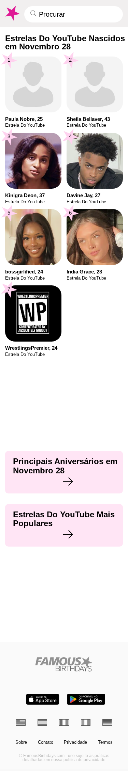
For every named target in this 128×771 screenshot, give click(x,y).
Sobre (21, 742)
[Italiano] (86, 722)
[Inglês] (21, 722)
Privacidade (75, 742)
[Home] (64, 664)
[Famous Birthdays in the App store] (42, 699)
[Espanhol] (42, 722)
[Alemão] (107, 722)
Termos (105, 742)
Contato (45, 742)
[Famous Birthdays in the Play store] (86, 699)
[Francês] (64, 722)
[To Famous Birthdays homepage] (12, 13)
